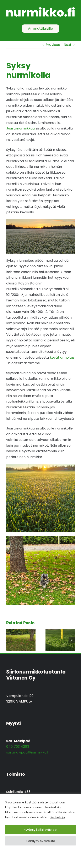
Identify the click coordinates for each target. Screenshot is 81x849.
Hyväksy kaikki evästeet (41, 830)
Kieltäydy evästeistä (40, 841)
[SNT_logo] (40, 8)
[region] (40, 821)
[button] (9, 640)
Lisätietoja (57, 817)
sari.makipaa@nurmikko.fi (27, 752)
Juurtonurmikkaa (20, 128)
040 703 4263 (17, 746)
